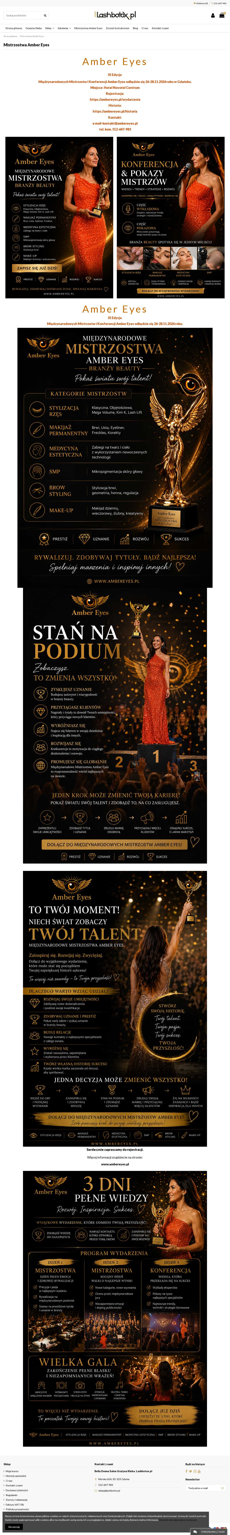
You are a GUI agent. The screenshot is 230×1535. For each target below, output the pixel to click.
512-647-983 (220, 3)
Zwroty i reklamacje (16, 1499)
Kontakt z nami (14, 1485)
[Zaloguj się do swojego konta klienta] (213, 15)
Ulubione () (202, 3)
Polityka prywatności (17, 1509)
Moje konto (12, 1471)
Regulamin (11, 1495)
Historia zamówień (16, 1475)
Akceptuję (14, 1526)
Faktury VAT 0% (15, 1504)
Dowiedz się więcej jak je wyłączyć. (178, 1519)
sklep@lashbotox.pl (109, 1490)
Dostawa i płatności (17, 1490)
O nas (9, 1480)
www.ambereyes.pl (115, 1164)
